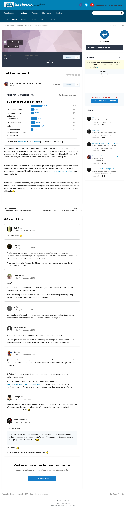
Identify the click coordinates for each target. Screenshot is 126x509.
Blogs (14, 19)
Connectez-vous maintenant (42, 479)
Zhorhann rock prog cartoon (103, 122)
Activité (35, 13)
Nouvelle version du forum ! (99, 47)
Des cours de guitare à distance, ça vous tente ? (106, 156)
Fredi (16, 245)
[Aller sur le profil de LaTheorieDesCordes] (89, 119)
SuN (15, 352)
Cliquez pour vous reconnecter (104, 101)
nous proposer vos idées (62, 171)
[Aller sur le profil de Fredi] (9, 246)
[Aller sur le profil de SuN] (9, 353)
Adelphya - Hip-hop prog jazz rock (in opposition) (107, 143)
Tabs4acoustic (10, 13)
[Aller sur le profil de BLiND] (9, 229)
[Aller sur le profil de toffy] (9, 308)
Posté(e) (24, 230)
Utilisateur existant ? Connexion (109, 5)
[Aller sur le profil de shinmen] (9, 276)
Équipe (23, 19)
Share (57, 85)
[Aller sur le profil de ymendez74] (9, 421)
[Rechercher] (121, 13)
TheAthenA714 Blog (100, 161)
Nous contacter (63, 500)
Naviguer (24, 13)
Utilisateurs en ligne (38, 19)
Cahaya (17, 397)
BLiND (16, 228)
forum (98, 67)
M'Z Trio (95, 130)
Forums (5, 19)
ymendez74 (19, 420)
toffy (16, 307)
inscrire (37, 142)
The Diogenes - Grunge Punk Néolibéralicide (103, 169)
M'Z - (94, 117)
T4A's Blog (15, 42)
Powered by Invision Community (63, 505)
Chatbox (59, 13)
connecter (22, 142)
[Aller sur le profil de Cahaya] (9, 398)
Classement (55, 19)
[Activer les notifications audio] (120, 57)
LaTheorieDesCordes (103, 120)
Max (16, 46)
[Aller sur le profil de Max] (6, 84)
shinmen (17, 275)
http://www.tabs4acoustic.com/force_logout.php (26, 384)
